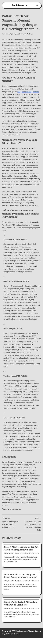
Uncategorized (15, 509)
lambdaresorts (19, 5)
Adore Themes (13, 634)
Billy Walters (28, 34)
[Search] (37, 5)
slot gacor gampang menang (28, 91)
